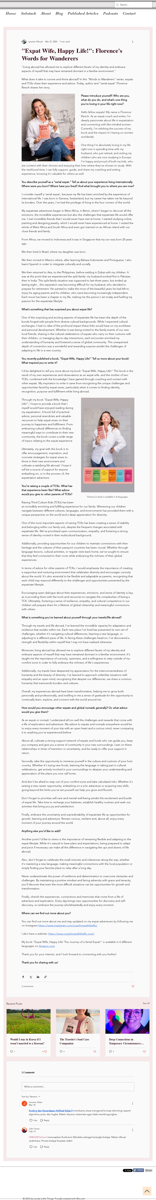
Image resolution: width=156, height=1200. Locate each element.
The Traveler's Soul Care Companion (74, 1041)
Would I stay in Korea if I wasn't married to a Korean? (27, 1041)
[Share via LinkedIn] (38, 976)
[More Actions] (132, 1103)
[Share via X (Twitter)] (30, 976)
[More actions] (132, 41)
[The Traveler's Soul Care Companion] (78, 1021)
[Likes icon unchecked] (31, 1120)
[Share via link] (45, 976)
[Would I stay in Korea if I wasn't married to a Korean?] (29, 1021)
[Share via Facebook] (23, 976)
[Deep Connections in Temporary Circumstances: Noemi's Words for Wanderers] (127, 1021)
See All (146, 1003)
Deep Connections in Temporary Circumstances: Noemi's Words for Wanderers (127, 1041)
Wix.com (80, 1198)
